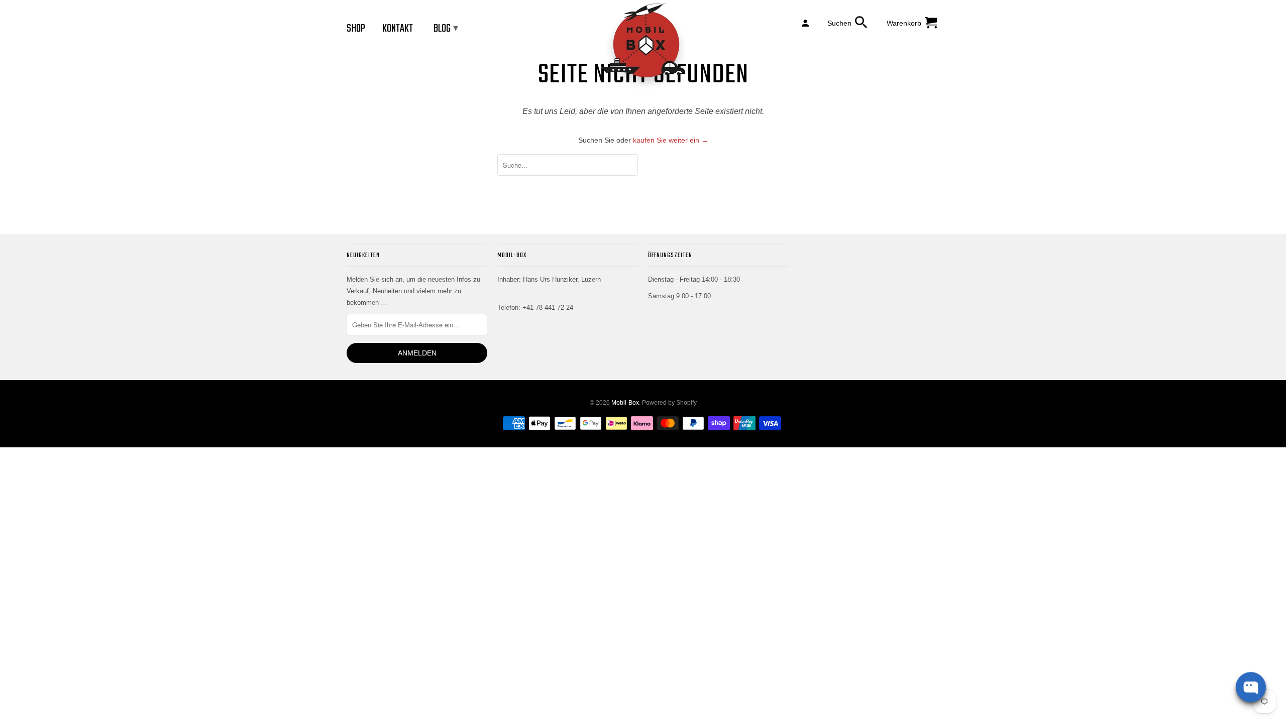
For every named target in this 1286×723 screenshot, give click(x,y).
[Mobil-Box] (643, 47)
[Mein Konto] (806, 22)
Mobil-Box (625, 402)
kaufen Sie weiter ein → (670, 140)
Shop (356, 29)
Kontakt (397, 29)
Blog (446, 28)
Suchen (839, 23)
